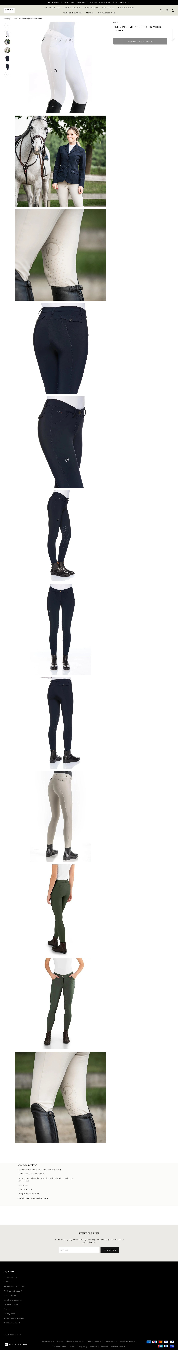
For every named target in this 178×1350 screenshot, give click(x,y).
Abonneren (110, 1250)
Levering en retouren (128, 1341)
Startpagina (8, 19)
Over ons (60, 1341)
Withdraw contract (118, 1347)
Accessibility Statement (99, 1347)
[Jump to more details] (173, 35)
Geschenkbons (111, 1341)
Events (71, 1347)
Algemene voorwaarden (75, 1341)
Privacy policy (82, 1347)
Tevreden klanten (59, 1347)
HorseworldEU (15, 1334)
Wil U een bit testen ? (95, 1341)
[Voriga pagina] (7, 25)
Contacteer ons (48, 1341)
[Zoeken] (161, 10)
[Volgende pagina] (7, 74)
